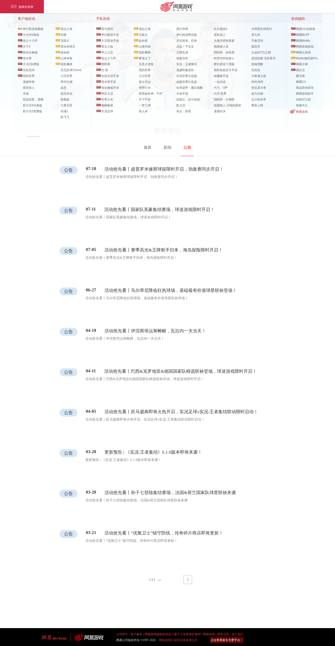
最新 (148, 147)
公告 (187, 147)
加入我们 (237, 634)
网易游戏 (302, 111)
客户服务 (136, 634)
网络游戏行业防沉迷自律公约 (178, 640)
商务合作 (223, 634)
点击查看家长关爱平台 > (227, 640)
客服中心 (302, 105)
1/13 (152, 580)
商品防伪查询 (305, 87)
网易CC (301, 81)
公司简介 (122, 634)
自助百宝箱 (303, 99)
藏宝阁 (300, 76)
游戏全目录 (26, 6)
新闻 (167, 147)
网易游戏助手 (305, 93)
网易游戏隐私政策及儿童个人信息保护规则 (173, 634)
